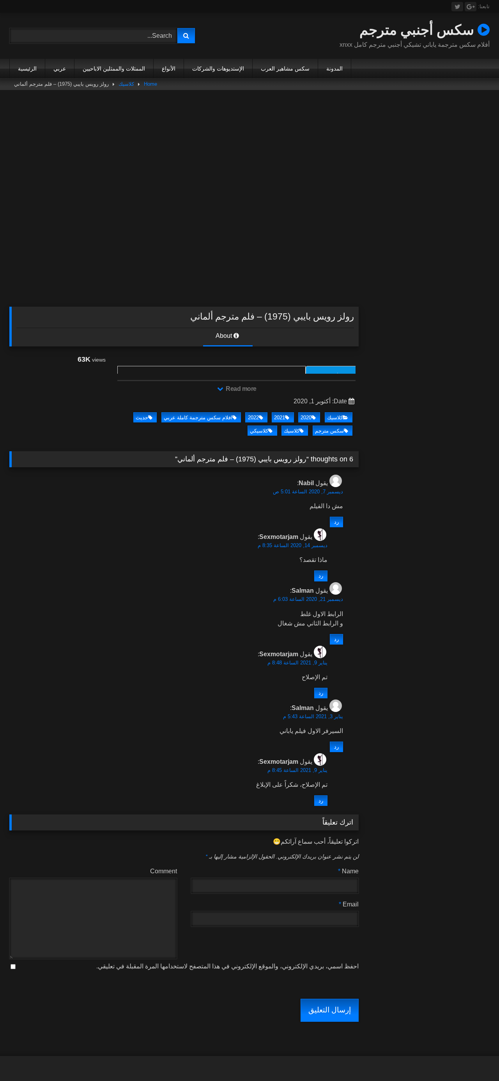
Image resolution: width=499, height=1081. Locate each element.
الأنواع (168, 68)
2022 (253, 417)
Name (348, 871)
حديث (142, 417)
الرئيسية (27, 68)
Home (150, 84)
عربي (59, 68)
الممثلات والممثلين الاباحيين (114, 68)
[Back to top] (474, 1057)
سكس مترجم (329, 431)
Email (349, 904)
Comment (163, 871)
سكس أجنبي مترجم (418, 29)
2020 (306, 417)
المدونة (334, 68)
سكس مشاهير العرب (285, 68)
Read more (241, 388)
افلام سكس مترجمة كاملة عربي (198, 417)
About (225, 335)
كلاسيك (126, 84)
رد (336, 522)
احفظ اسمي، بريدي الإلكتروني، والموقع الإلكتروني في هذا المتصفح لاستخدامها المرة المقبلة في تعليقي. (227, 966)
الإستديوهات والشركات (218, 68)
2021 (279, 417)
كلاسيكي (259, 431)
